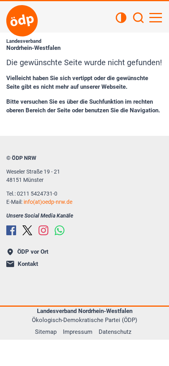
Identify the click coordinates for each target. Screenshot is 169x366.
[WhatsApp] (59, 230)
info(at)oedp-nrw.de (48, 202)
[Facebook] (11, 230)
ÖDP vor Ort (32, 251)
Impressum (77, 331)
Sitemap (46, 331)
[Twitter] (27, 230)
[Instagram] (43, 230)
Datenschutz (115, 331)
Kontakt (28, 263)
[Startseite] (22, 21)
